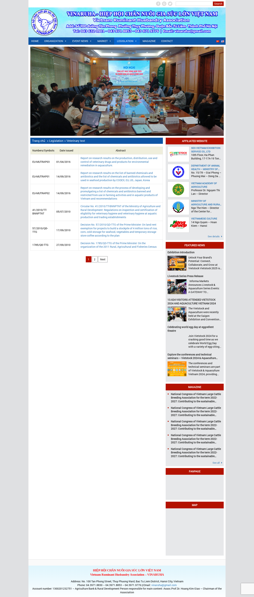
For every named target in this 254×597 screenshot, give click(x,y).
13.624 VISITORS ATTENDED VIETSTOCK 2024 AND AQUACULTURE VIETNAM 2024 (192, 301)
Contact (167, 41)
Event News (80, 41)
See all (216, 462)
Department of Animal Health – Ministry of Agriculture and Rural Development (206, 167)
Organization (53, 41)
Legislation (125, 41)
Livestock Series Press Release (185, 276)
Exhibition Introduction (181, 252)
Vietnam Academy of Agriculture (204, 185)
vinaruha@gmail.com (164, 585)
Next (102, 259)
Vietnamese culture (204, 218)
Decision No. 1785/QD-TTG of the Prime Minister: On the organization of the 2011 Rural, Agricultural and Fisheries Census (119, 245)
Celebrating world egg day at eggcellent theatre (191, 328)
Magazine (149, 41)
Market (102, 41)
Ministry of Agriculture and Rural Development (206, 202)
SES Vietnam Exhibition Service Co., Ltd (205, 149)
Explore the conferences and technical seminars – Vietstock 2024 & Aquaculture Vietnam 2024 (192, 356)
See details (214, 236)
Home (35, 41)
